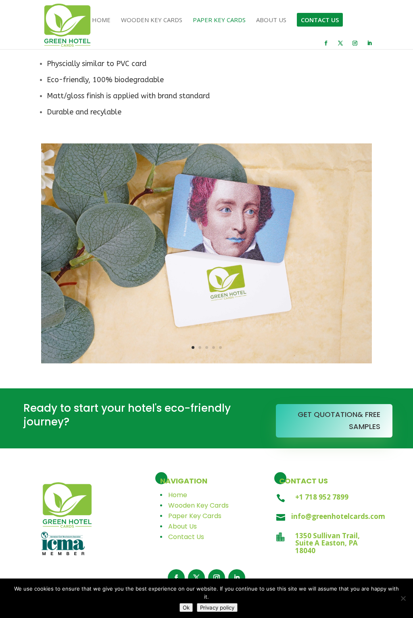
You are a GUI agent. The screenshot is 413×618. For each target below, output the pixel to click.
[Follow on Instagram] (216, 577)
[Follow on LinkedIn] (236, 577)
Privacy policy (217, 607)
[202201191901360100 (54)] (206, 361)
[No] (403, 598)
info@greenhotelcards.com (338, 516)
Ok (186, 607)
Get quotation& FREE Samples (339, 420)
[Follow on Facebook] (176, 577)
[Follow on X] (196, 577)
